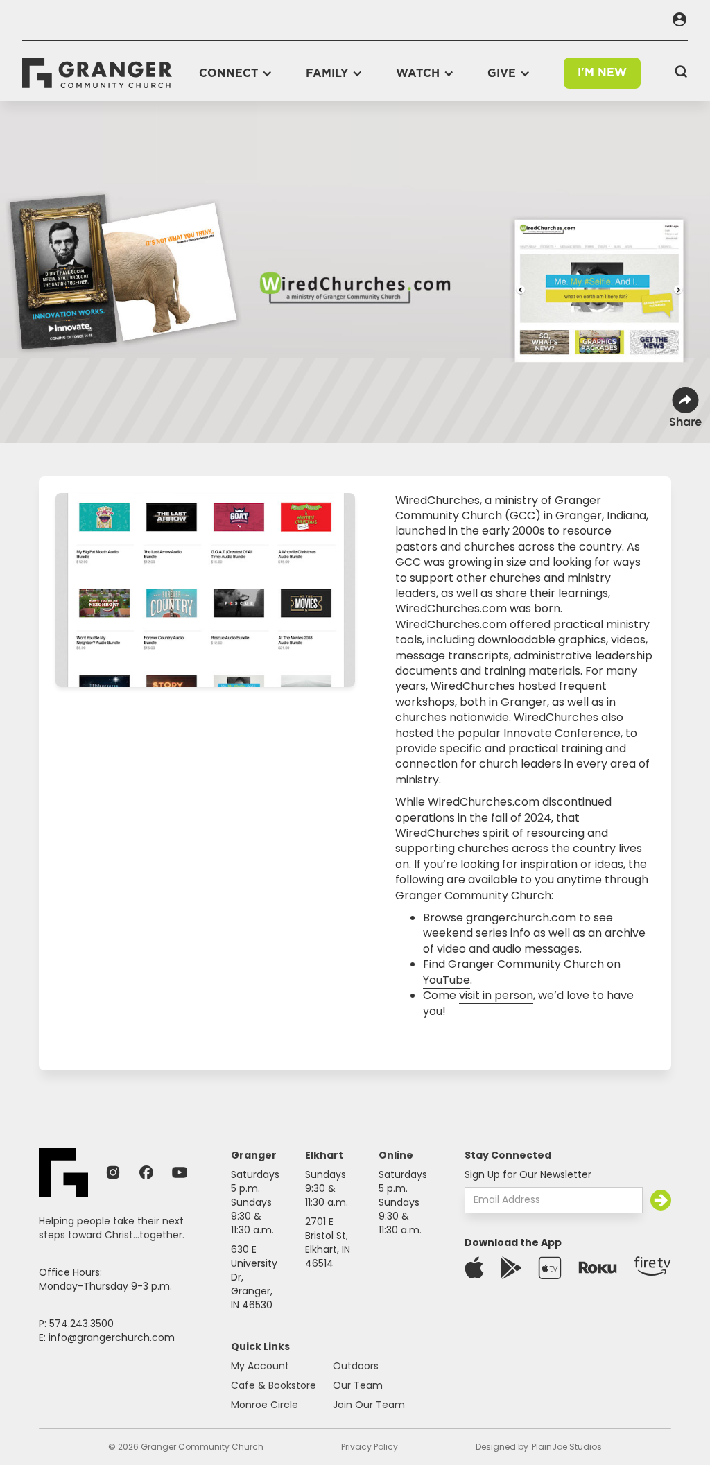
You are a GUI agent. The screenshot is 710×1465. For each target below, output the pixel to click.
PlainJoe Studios (567, 1447)
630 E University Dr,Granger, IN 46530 (254, 1277)
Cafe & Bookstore (273, 1385)
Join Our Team (369, 1405)
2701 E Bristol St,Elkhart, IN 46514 (327, 1242)
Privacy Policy (369, 1447)
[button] (235, 73)
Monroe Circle (264, 1405)
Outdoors (356, 1366)
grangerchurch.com (521, 918)
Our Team (358, 1385)
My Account (260, 1366)
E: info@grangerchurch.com (107, 1337)
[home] (97, 73)
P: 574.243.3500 (76, 1323)
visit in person (496, 995)
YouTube (446, 980)
